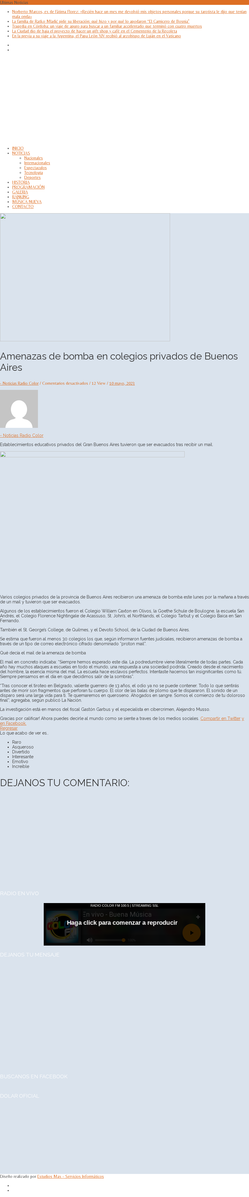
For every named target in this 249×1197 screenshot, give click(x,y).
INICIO (18, 148)
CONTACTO (23, 206)
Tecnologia (33, 172)
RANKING (20, 196)
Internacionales (37, 162)
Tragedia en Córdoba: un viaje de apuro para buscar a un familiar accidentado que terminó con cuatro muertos (107, 26)
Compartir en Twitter (220, 718)
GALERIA (20, 191)
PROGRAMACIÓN (28, 187)
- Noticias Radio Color (19, 383)
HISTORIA (21, 182)
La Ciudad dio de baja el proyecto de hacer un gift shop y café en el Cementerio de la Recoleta (94, 31)
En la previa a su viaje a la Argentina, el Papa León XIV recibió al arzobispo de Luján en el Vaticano (96, 35)
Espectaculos (35, 167)
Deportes (32, 177)
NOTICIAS (21, 153)
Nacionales (33, 157)
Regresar (9, 728)
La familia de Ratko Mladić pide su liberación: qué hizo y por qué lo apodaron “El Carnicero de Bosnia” (100, 21)
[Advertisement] (124, 99)
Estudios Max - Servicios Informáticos (70, 1176)
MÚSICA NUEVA (27, 201)
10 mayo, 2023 (122, 383)
